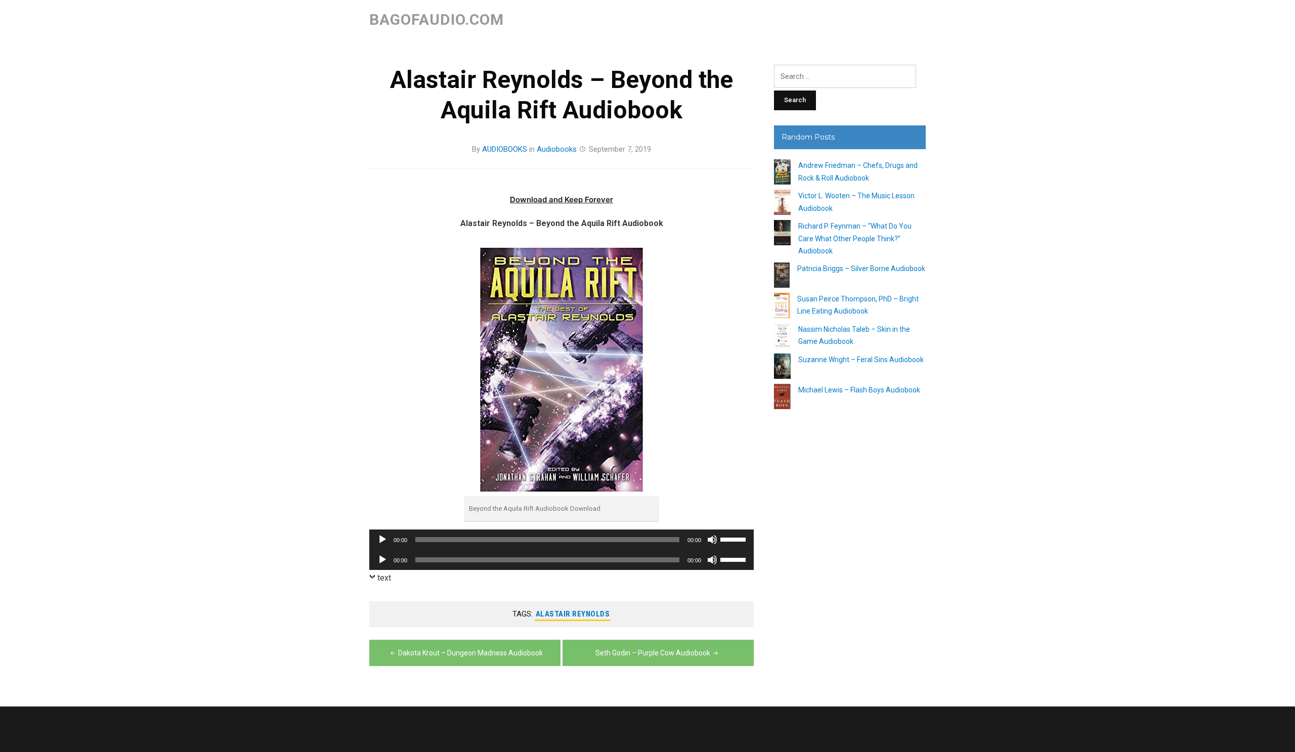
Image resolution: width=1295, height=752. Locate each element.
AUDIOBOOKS (504, 149)
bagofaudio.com (436, 19)
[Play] (382, 540)
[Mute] (712, 540)
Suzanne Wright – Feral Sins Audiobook (861, 360)
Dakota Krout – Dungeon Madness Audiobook (470, 653)
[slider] (734, 538)
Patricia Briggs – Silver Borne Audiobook (861, 268)
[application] (561, 539)
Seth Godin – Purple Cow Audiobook (652, 653)
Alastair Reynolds (573, 613)
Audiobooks (557, 149)
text (384, 578)
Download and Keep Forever (561, 199)
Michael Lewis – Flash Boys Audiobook (859, 390)
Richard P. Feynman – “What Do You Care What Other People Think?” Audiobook (855, 238)
